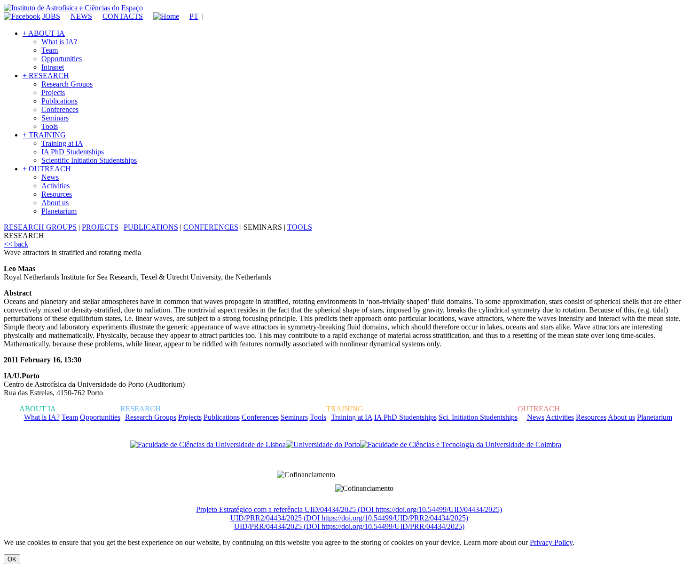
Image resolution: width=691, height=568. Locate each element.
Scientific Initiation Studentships (89, 160)
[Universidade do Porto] (323, 444)
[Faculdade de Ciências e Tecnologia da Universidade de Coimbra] (460, 444)
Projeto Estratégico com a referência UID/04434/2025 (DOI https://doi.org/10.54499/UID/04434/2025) (349, 509)
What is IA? (59, 42)
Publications (59, 101)
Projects (53, 92)
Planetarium (59, 211)
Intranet (52, 67)
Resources (56, 194)
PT (193, 16)
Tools (49, 126)
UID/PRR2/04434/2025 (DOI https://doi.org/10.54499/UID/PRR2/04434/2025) (349, 518)
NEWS (81, 16)
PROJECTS (100, 227)
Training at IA (62, 143)
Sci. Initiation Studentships (478, 417)
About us (55, 203)
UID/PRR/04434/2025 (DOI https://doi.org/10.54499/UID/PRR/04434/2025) (349, 526)
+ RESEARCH (46, 76)
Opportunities (61, 59)
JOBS (51, 16)
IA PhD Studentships (72, 152)
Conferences (60, 109)
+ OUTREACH (47, 169)
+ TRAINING (44, 135)
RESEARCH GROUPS (40, 227)
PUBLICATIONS (151, 227)
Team (49, 50)
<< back (16, 244)
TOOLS (299, 227)
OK (12, 559)
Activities (55, 186)
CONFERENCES (210, 227)
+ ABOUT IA (44, 33)
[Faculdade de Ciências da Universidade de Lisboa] (208, 444)
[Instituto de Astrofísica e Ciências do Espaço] (73, 8)
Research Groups (67, 84)
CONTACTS (122, 16)
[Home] (162, 16)
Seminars (55, 118)
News (50, 177)
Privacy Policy (551, 542)
